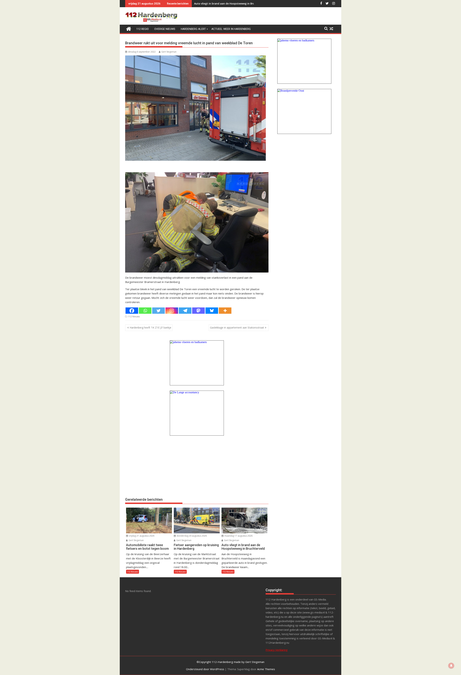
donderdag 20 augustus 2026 (191, 535)
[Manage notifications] (451, 666)
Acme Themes (266, 669)
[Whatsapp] (145, 310)
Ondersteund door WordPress (205, 669)
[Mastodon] (198, 310)
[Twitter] (158, 310)
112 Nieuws (134, 316)
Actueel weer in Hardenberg (231, 29)
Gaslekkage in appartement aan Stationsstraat (237, 327)
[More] (225, 310)
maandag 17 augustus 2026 (238, 535)
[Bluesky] (211, 310)
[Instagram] (171, 310)
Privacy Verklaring (277, 650)
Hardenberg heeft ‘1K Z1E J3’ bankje (150, 327)
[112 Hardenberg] (128, 28)
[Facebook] (132, 310)
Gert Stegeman (168, 51)
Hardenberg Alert (193, 29)
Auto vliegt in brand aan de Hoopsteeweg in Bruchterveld (230, 3)
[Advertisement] (196, 466)
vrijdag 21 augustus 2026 (141, 535)
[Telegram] (185, 310)
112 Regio (142, 29)
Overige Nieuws (164, 29)
